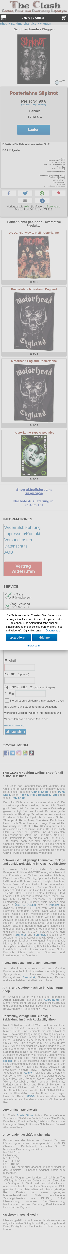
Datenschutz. (53, 630)
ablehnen (44, 637)
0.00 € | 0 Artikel (33, 17)
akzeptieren (18, 637)
